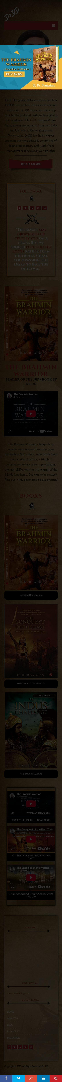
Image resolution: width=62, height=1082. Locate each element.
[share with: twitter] (18, 1078)
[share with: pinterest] (56, 1078)
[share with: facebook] (6, 1078)
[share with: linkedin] (43, 1078)
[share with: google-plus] (31, 1078)
